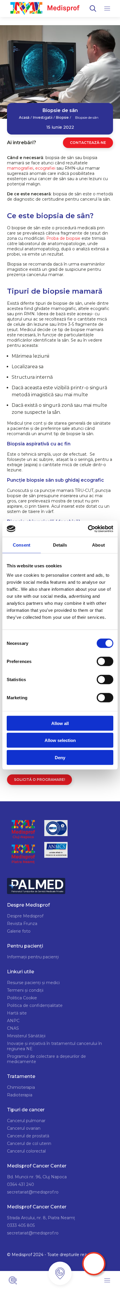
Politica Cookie (22, 997)
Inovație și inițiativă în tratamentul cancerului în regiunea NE (54, 1046)
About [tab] (98, 544)
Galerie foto (19, 931)
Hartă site (17, 1013)
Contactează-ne (88, 142)
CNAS (13, 1028)
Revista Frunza (22, 923)
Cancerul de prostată (28, 1136)
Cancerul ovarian (23, 1128)
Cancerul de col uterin (29, 1143)
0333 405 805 (21, 1225)
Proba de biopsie (63, 238)
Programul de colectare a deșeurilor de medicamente (46, 1059)
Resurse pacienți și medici (33, 982)
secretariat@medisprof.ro (33, 1192)
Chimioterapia (21, 1087)
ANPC (13, 1020)
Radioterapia (19, 1095)
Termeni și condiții (25, 990)
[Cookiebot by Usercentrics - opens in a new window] (87, 529)
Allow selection (60, 740)
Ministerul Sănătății (26, 1035)
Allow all (60, 723)
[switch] (105, 661)
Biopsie (62, 117)
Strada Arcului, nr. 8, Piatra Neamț (41, 1217)
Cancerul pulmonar (26, 1120)
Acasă (24, 117)
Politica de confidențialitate (35, 1005)
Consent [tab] (21, 544)
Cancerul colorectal (26, 1151)
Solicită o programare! (39, 779)
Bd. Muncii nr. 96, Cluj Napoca (37, 1176)
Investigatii (42, 117)
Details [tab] (60, 544)
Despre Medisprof (25, 916)
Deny (60, 757)
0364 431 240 (20, 1184)
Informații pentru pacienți (33, 957)
